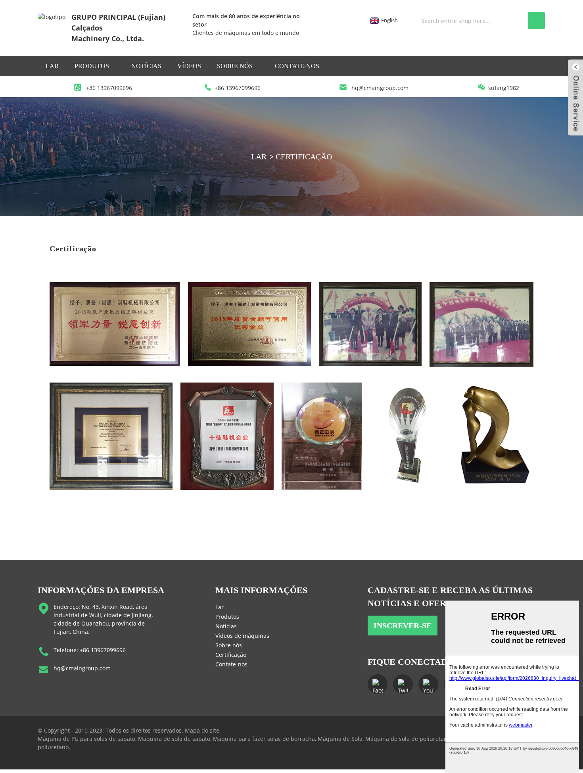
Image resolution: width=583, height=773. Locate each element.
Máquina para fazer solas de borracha (264, 738)
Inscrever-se (402, 625)
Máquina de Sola (340, 738)
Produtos (92, 66)
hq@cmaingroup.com (82, 668)
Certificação (304, 156)
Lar (52, 66)
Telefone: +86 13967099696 (90, 650)
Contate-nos (297, 66)
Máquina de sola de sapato (174, 738)
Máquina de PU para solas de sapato (86, 738)
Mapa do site (202, 730)
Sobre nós (235, 66)
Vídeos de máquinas (242, 635)
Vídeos (189, 66)
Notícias (146, 66)
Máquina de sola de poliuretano (408, 738)
